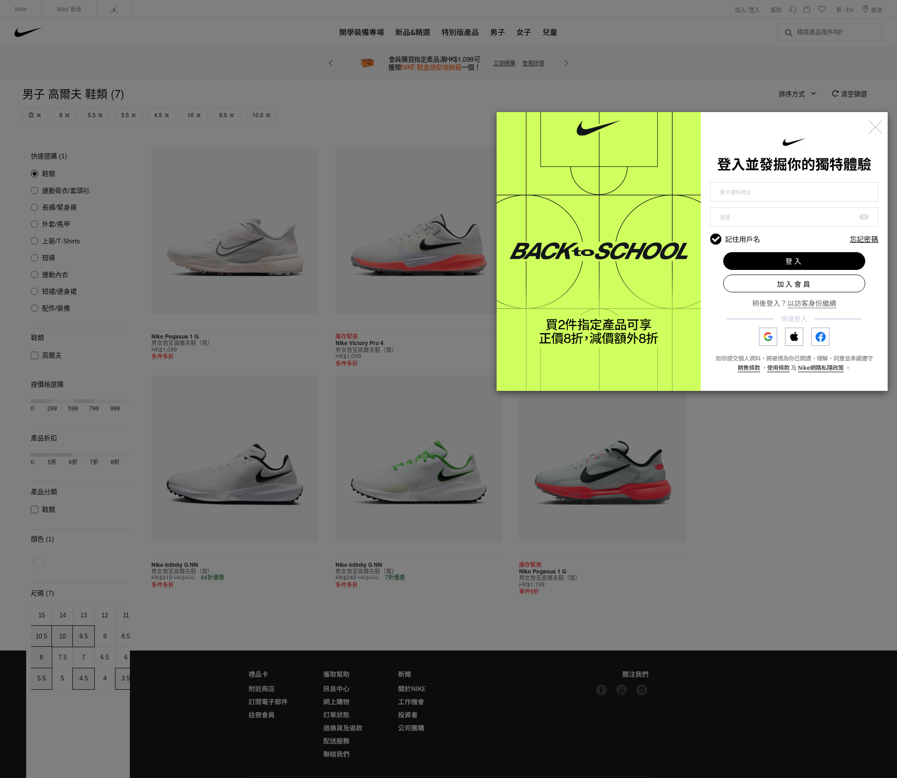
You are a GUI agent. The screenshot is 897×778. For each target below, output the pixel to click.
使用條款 (778, 367)
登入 (794, 261)
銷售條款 (749, 367)
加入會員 (794, 284)
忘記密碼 (864, 239)
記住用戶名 (742, 239)
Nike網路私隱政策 (821, 367)
